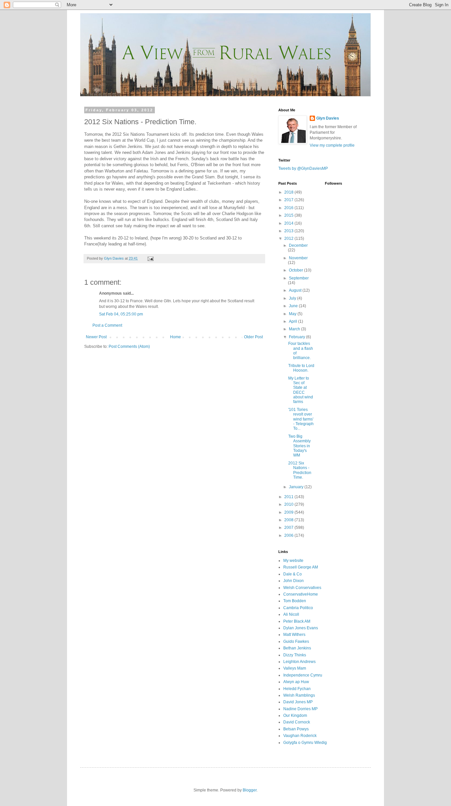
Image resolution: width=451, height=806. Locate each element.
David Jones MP (298, 702)
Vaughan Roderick (300, 735)
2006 (289, 535)
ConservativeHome (300, 594)
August (295, 290)
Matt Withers (294, 634)
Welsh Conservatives (302, 587)
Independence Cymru (302, 675)
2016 (289, 207)
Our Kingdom (295, 715)
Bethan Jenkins (297, 648)
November (298, 258)
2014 (289, 223)
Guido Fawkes (296, 641)
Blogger (250, 790)
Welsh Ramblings (299, 695)
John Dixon (293, 580)
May (293, 313)
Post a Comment (107, 325)
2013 (289, 231)
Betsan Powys (296, 729)
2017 (289, 200)
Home (175, 337)
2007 (289, 527)
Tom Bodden (294, 601)
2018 (289, 192)
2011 (289, 497)
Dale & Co (292, 574)
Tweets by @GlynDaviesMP (303, 168)
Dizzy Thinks (294, 655)
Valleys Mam (294, 668)
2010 (289, 504)
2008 (289, 520)
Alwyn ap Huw (296, 681)
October (296, 270)
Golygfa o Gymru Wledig (305, 742)
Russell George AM (300, 567)
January (296, 487)
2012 (289, 238)
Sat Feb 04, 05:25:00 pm (121, 314)
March (295, 329)
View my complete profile (332, 145)
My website (293, 560)
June (294, 306)
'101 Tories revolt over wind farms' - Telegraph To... (301, 419)
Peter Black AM (296, 621)
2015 (289, 215)
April (293, 321)
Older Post (253, 337)
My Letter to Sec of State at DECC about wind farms (300, 390)
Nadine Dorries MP (300, 709)
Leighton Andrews (299, 661)
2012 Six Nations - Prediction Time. (299, 470)
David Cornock (296, 722)
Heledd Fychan (297, 688)
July (293, 298)
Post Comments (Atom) (129, 346)
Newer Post (96, 337)
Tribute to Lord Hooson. (301, 368)
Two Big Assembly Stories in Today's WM (299, 446)
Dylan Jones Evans (300, 628)
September (299, 278)
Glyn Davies (327, 118)
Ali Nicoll (291, 614)
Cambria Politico (298, 607)
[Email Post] (150, 258)
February (297, 337)
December (298, 245)
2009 (289, 512)
